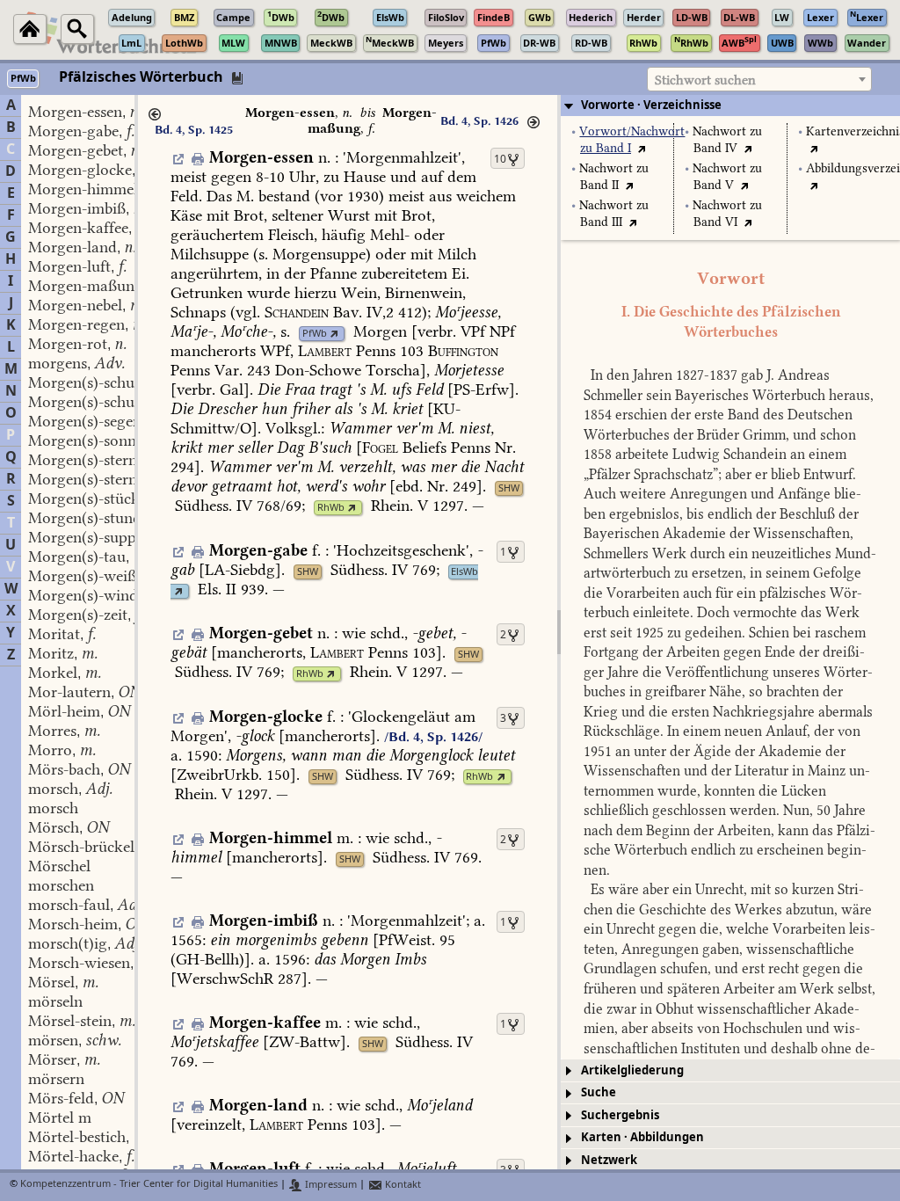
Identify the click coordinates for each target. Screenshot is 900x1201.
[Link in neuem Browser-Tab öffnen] (334, 333)
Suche (598, 1092)
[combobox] (759, 79)
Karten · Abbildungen (642, 1137)
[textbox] (759, 80)
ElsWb (464, 572)
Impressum (329, 1184)
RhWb (331, 507)
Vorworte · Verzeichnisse (651, 105)
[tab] (730, 105)
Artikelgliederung (632, 1070)
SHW (508, 488)
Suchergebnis (620, 1115)
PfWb (314, 333)
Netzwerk (609, 1160)
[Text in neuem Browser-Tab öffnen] (642, 148)
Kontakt (401, 1184)
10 (500, 159)
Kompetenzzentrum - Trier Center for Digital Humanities (149, 1184)
